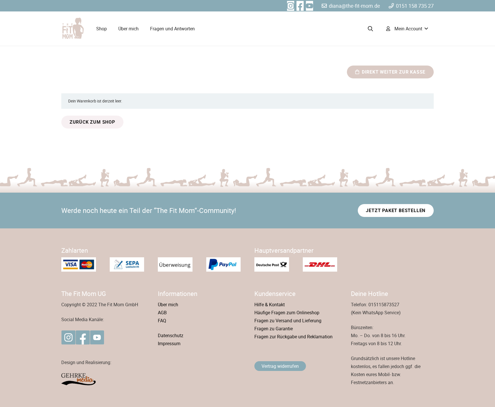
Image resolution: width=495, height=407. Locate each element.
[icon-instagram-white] (290, 6)
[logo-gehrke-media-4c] (102, 379)
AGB (162, 312)
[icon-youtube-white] (309, 6)
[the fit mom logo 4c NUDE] (72, 28)
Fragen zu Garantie (273, 328)
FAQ (162, 320)
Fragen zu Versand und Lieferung (287, 320)
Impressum (169, 343)
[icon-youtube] (97, 337)
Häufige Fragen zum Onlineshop (286, 312)
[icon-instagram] (68, 337)
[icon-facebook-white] (300, 6)
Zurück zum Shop (92, 122)
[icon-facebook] (83, 337)
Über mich (168, 304)
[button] (370, 28)
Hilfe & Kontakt (269, 304)
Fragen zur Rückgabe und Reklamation (293, 336)
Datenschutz (170, 335)
